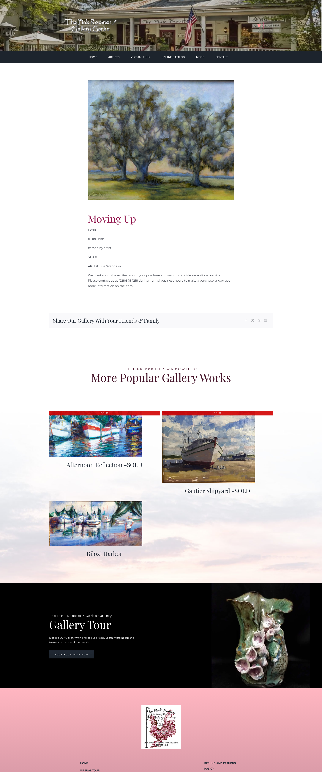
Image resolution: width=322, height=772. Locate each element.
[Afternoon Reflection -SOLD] (95, 413)
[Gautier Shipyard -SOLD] (208, 413)
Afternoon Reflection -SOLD (104, 465)
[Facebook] (246, 320)
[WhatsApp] (259, 320)
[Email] (265, 320)
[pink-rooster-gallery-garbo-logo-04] (91, 5)
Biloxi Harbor (104, 553)
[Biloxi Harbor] (95, 503)
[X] (252, 320)
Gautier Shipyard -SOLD (217, 491)
